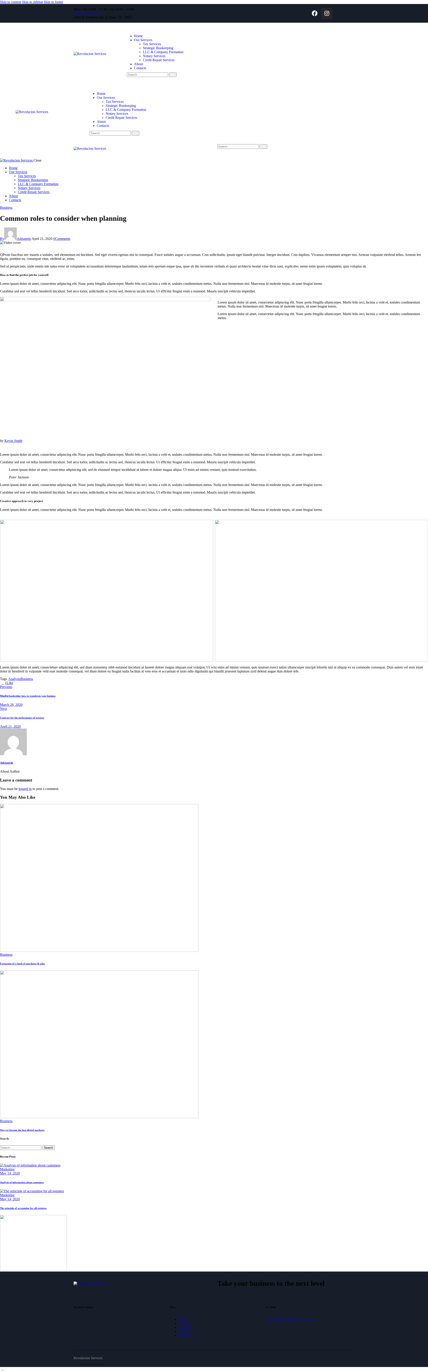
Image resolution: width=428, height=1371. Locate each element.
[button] (219, 151)
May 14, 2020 (10, 1173)
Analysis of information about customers (22, 1182)
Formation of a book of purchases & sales (22, 963)
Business (6, 207)
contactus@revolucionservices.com (290, 1319)
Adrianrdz (6, 762)
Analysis (14, 679)
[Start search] (173, 74)
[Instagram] (326, 13)
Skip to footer (53, 2)
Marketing (7, 1169)
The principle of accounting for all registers (23, 1208)
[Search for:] (21, 1147)
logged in (25, 789)
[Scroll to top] (2, 1369)
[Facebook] (314, 13)
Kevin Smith (13, 441)
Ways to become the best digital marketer (22, 1130)
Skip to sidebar (32, 2)
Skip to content (10, 2)
